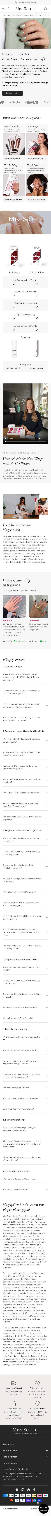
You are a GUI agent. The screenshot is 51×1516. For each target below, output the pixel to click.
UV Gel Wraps (17, 15)
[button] (44, 1509)
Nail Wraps (6, 15)
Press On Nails (28, 15)
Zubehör (38, 15)
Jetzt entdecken (12, 93)
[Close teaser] (38, 1503)
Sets (45, 15)
